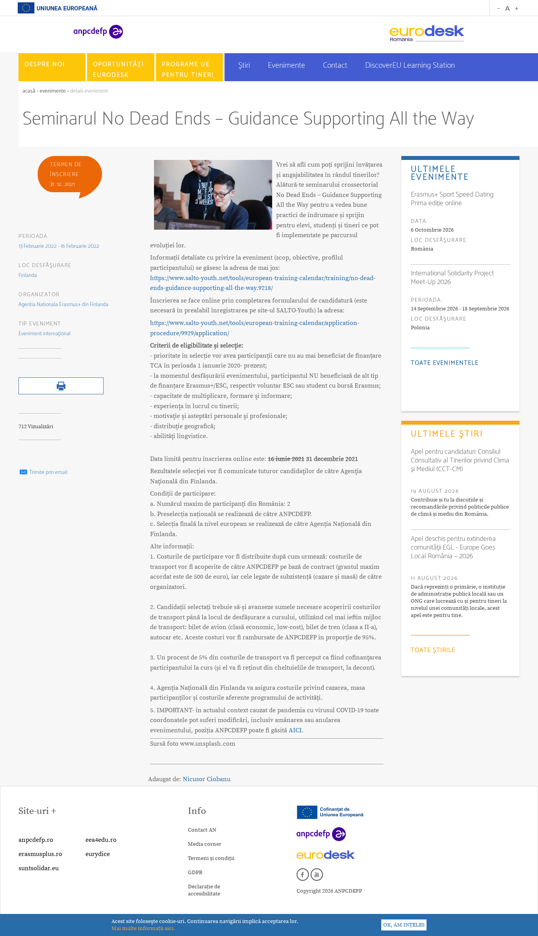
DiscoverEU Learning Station (410, 65)
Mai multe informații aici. (143, 928)
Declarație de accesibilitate (204, 890)
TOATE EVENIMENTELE (445, 363)
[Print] (61, 392)
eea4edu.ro (101, 840)
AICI (295, 730)
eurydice (97, 854)
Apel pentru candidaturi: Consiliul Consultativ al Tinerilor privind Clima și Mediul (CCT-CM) (460, 461)
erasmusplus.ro (40, 854)
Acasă (29, 91)
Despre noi (44, 64)
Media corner (204, 844)
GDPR (195, 872)
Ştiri (245, 65)
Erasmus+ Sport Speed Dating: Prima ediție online (452, 199)
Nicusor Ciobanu (206, 779)
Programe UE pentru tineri (188, 69)
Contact (336, 65)
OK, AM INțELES (404, 925)
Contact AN (202, 830)
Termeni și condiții (211, 858)
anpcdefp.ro (36, 840)
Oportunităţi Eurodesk (118, 69)
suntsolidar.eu (39, 868)
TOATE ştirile (433, 650)
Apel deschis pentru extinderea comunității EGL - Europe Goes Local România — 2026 (453, 548)
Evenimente (287, 65)
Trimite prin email (47, 472)
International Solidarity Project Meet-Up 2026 (452, 277)
